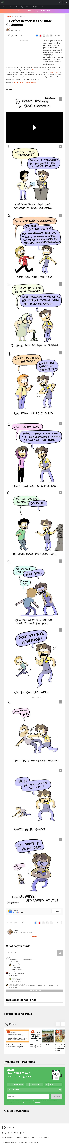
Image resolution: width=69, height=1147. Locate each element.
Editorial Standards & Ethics (9, 1142)
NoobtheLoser (18, 82)
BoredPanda (9, 2)
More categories (13, 1089)
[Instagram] (5, 1133)
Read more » (34, 936)
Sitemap (46, 1137)
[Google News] (24, 1133)
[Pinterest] (8, 1133)
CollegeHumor (53, 72)
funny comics (36, 70)
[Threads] (18, 1133)
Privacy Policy (23, 1142)
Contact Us (39, 1137)
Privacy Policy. (38, 1102)
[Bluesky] (14, 1133)
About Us (26, 1137)
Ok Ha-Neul (15, 978)
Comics (9, 16)
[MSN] (21, 1133)
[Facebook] (2, 1133)
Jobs (32, 1137)
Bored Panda (8, 1128)
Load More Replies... (17, 969)
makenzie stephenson (18, 964)
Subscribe (57, 1096)
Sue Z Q (11, 958)
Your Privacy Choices (8, 1137)
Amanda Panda (13, 984)
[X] (11, 1133)
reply (17, 961)
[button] (58, 1024)
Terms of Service (34, 1142)
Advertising (19, 1137)
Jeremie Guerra (13, 972)
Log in (65, 2)
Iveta (10, 29)
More (43, 7)
